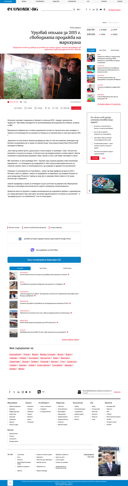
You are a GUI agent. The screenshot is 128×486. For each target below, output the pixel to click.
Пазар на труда (13, 424)
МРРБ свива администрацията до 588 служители (38, 322)
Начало (104, 22)
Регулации (30, 422)
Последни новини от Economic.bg (109, 104)
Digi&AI (76, 406)
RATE (108, 411)
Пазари (29, 414)
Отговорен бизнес (45, 411)
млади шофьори (56, 227)
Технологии (72, 1)
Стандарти (43, 409)
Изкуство (94, 417)
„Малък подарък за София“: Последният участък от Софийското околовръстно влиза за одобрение (49, 295)
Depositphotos (68, 484)
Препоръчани (67, 268)
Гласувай (95, 158)
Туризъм (11, 422)
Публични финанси (15, 406)
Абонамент (39, 457)
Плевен (34, 361)
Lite (88, 1)
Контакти (20, 460)
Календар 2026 (111, 406)
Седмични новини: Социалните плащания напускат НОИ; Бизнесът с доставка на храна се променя (108, 59)
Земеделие (12, 419)
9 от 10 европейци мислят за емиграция (107, 98)
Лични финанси (62, 409)
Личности (95, 414)
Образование (62, 414)
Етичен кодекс (60, 460)
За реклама (20, 454)
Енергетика (12, 414)
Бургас (27, 354)
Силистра (71, 361)
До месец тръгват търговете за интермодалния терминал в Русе (44, 303)
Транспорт (12, 417)
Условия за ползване (62, 462)
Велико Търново (47, 354)
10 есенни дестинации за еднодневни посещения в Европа (108, 78)
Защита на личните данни (44, 454)
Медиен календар (41, 471)
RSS (43, 392)
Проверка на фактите (62, 454)
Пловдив (44, 361)
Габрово (13, 358)
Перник (25, 361)
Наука (93, 406)
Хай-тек (76, 417)
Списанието (12, 439)
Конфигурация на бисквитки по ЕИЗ (61, 467)
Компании (30, 406)
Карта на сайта (60, 457)
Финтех (76, 419)
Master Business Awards (113, 417)
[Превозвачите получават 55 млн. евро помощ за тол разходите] (14, 333)
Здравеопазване (63, 417)
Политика (61, 406)
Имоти (29, 419)
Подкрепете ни (40, 466)
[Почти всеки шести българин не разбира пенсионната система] (14, 276)
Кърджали (33, 358)
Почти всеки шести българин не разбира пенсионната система (43, 274)
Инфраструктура (14, 411)
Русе (62, 361)
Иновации (30, 411)
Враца (68, 354)
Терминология (13, 433)
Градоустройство (63, 419)
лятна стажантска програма (35, 227)
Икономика (8, 1)
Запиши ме (117, 392)
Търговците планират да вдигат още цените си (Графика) (41, 284)
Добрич (22, 358)
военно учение (14, 227)
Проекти (104, 1)
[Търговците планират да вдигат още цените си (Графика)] (14, 285)
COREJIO (109, 414)
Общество (56, 1)
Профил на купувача (23, 466)
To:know (11, 436)
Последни (20, 268)
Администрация (62, 424)
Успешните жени (111, 422)
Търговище (57, 365)
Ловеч (55, 358)
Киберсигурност (79, 414)
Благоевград (15, 354)
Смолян (22, 365)
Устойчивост (40, 1)
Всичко (120, 1)
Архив (104, 158)
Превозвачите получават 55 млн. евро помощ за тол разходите (43, 332)
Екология (60, 422)
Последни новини (114, 10)
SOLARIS (109, 424)
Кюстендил (45, 358)
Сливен (13, 365)
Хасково (68, 365)
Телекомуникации (79, 409)
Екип (18, 457)
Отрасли (29, 409)
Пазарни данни (13, 441)
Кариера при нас (41, 462)
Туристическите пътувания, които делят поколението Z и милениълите (108, 70)
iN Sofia (109, 419)
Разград (54, 361)
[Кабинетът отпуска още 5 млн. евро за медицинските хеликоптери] (14, 314)
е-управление (78, 411)
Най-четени (43, 268)
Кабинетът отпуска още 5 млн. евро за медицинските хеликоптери (45, 313)
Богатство (95, 411)
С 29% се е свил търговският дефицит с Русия (106, 190)
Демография (61, 411)
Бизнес (24, 1)
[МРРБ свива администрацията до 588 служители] (14, 324)
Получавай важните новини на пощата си (97, 391)
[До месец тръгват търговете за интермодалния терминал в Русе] (14, 305)
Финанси (30, 417)
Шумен (13, 369)
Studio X (70, 483)
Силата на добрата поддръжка (108, 87)
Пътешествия (96, 409)
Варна (35, 354)
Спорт (93, 419)
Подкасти (109, 409)
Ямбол (21, 369)
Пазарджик (15, 361)
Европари (12, 409)
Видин (60, 354)
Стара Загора (43, 365)
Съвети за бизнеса (45, 406)
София (31, 365)
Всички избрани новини (70, 339)
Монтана (65, 358)
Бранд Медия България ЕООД (24, 463)
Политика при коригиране (44, 460)
